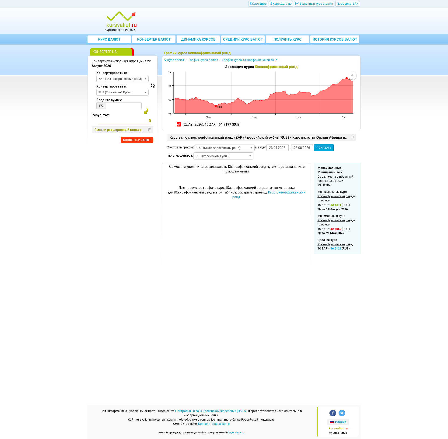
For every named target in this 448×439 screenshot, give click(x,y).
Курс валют (109, 39)
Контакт (204, 423)
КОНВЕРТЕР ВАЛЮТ (137, 140)
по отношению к (180, 155)
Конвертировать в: (111, 86)
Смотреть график (180, 147)
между (260, 147)
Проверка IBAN (348, 3)
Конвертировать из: (112, 73)
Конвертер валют (154, 39)
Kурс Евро (259, 3)
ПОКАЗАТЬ (324, 147)
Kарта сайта (221, 423)
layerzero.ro (236, 432)
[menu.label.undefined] (352, 75)
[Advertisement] (258, 21)
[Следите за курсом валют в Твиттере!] (342, 413)
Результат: (101, 115)
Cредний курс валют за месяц (243, 40)
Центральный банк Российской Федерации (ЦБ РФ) (211, 411)
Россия (340, 422)
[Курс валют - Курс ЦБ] (121, 19)
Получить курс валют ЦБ (287, 40)
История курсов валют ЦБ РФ (335, 40)
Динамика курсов (198, 39)
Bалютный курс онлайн (316, 3)
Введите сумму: (109, 100)
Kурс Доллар (282, 3)
